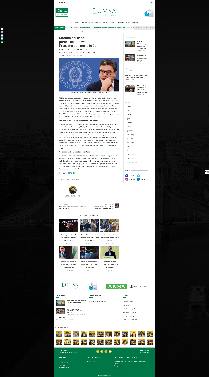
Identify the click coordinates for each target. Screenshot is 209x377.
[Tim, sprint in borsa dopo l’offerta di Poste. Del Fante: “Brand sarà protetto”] (109, 252)
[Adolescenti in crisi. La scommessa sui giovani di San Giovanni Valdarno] (130, 44)
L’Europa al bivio (130, 69)
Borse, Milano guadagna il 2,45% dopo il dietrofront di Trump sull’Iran (89, 264)
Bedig (110, 375)
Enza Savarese (71, 314)
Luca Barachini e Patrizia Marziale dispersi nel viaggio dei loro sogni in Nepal (89, 27)
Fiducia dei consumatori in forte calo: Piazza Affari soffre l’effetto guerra (89, 237)
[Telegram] (2, 38)
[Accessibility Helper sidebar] (207, 172)
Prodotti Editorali (118, 368)
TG (127, 151)
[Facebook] (97, 351)
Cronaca (84, 22)
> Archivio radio (128, 302)
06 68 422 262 (64, 363)
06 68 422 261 (62, 365)
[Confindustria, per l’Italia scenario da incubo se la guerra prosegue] (68, 252)
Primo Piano (130, 143)
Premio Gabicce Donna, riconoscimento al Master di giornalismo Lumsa (142, 58)
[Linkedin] (60, 2)
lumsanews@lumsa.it (64, 367)
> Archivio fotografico (130, 309)
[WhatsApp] (2, 42)
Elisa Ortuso (60, 319)
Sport (128, 22)
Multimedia (135, 22)
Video (128, 147)
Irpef (68, 179)
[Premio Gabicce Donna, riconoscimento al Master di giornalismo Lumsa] (130, 57)
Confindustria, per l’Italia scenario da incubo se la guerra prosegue (68, 264)
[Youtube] (62, 2)
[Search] (151, 2)
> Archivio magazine (129, 312)
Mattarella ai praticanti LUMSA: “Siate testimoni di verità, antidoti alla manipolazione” (136, 77)
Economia (97, 22)
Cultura (113, 22)
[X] (2, 32)
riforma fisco (75, 179)
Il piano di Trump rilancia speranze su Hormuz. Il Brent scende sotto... (110, 237)
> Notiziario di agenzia (130, 319)
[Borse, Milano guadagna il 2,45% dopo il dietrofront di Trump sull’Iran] (89, 252)
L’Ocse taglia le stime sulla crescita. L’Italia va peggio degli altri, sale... (69, 237)
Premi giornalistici (118, 366)
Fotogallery (130, 135)
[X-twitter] (105, 351)
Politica (76, 22)
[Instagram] (101, 351)
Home (60, 31)
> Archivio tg (127, 305)
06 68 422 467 (92, 361)
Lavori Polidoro (131, 163)
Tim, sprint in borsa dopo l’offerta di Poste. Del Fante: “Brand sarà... (110, 264)
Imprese (62, 179)
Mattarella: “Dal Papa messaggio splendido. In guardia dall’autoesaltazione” (142, 89)
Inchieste (105, 22)
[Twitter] (58, 2)
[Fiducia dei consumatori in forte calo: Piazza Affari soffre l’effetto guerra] (89, 225)
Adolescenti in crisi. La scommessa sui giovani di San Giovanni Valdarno (142, 45)
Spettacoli (121, 22)
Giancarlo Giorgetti (105, 156)
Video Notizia (131, 159)
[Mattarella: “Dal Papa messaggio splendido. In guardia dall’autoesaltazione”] (130, 88)
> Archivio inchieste (129, 316)
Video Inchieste (131, 155)
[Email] (64, 2)
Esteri (91, 22)
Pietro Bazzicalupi (72, 306)
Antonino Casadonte (65, 55)
